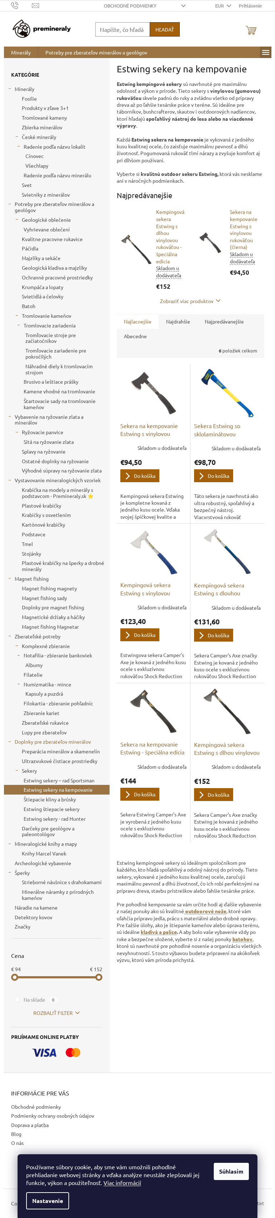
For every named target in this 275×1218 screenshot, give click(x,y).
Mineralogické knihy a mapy (46, 843)
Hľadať (164, 29)
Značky (22, 926)
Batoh (28, 306)
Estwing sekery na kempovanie (58, 789)
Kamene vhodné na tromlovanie (59, 391)
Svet (27, 185)
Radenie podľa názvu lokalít (55, 146)
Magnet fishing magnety (49, 588)
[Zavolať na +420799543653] (21, 5)
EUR (220, 6)
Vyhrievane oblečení (47, 229)
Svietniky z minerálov (46, 194)
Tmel (27, 544)
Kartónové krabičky (43, 524)
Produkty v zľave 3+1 (45, 108)
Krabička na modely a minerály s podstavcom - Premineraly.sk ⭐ (57, 492)
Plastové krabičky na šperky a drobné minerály (63, 566)
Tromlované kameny (44, 117)
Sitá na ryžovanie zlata (49, 441)
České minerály (39, 137)
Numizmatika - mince (47, 684)
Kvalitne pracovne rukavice (52, 239)
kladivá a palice (159, 932)
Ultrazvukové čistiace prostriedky (59, 761)
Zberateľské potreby (38, 636)
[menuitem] (21, 52)
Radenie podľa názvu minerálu (57, 175)
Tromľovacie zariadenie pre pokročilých (55, 353)
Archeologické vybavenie (43, 863)
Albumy (34, 665)
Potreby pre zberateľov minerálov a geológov (54, 207)
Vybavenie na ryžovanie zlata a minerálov (49, 419)
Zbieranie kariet (41, 713)
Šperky (22, 872)
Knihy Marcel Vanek (44, 853)
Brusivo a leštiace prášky (51, 381)
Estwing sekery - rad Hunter (55, 818)
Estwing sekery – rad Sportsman (59, 780)
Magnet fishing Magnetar (50, 626)
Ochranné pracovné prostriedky (57, 277)
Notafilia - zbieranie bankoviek (58, 655)
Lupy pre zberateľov (44, 732)
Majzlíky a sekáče (41, 258)
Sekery (29, 770)
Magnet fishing (32, 578)
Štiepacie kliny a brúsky (50, 799)
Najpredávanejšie (224, 321)
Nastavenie (47, 1200)
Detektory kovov (33, 917)
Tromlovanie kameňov (46, 315)
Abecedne (135, 336)
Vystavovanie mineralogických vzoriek (58, 480)
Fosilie (29, 98)
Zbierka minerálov (42, 127)
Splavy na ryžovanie (44, 451)
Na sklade (39, 999)
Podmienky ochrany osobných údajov (52, 1115)
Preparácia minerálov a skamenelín (61, 751)
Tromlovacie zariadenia (50, 325)
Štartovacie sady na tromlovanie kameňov (60, 404)
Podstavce (33, 534)
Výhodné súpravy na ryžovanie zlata (62, 470)
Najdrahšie (178, 321)
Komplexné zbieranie (46, 646)
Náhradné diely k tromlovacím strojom (59, 369)
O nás (17, 1143)
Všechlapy (36, 165)
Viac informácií (122, 1182)
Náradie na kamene (36, 907)
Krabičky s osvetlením (46, 515)
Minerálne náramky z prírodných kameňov (58, 894)
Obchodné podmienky (130, 6)
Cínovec (34, 156)
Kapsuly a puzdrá (44, 693)
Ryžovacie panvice (42, 432)
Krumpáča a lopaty (42, 287)
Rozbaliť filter (53, 1013)
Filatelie (33, 674)
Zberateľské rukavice (45, 722)
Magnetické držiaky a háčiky (53, 617)
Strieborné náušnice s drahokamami (62, 882)
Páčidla (30, 248)
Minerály (24, 89)
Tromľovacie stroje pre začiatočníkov (50, 338)
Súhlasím (231, 1171)
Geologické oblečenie (46, 219)
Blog (16, 1134)
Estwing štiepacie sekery (51, 809)
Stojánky (31, 553)
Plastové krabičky (41, 505)
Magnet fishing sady (44, 598)
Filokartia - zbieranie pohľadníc (58, 703)
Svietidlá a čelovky (42, 296)
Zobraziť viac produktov (186, 301)
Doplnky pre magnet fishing (53, 607)
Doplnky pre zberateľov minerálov (53, 741)
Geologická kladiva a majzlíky (54, 267)
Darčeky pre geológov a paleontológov (48, 831)
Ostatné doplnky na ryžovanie (55, 461)
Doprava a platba (30, 1125)
